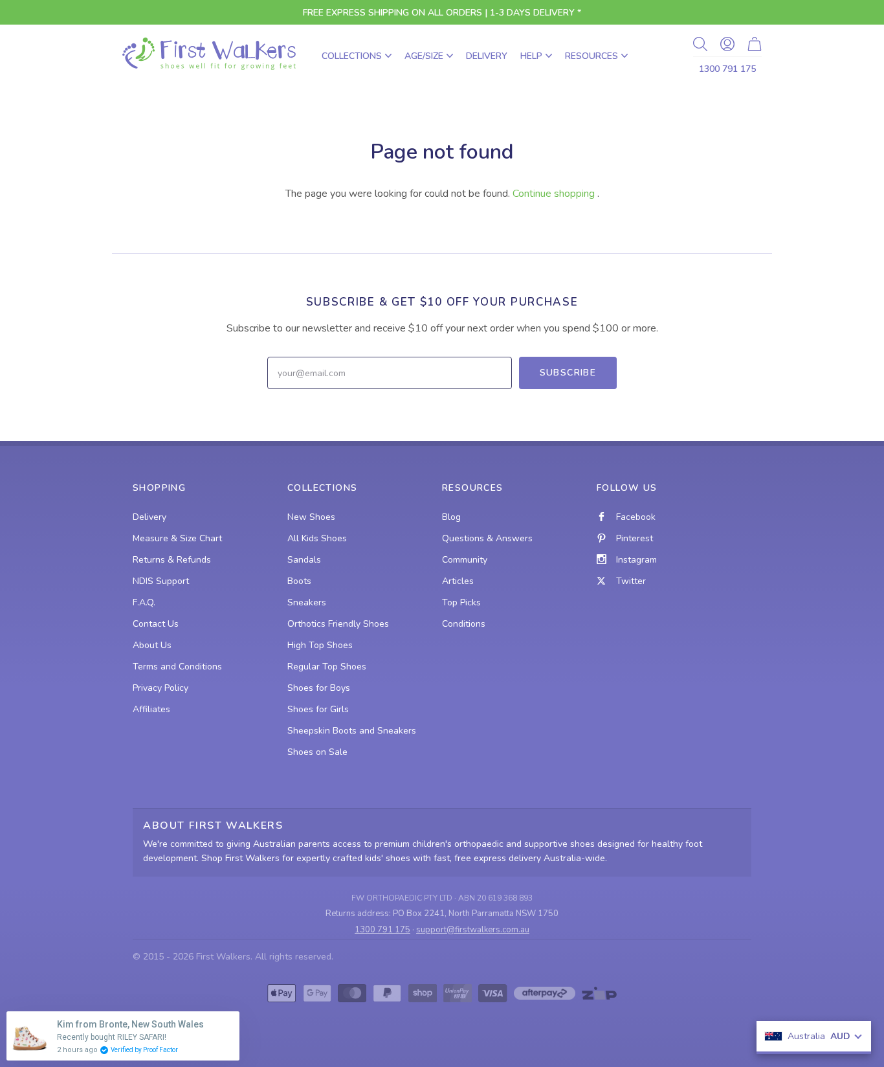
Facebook (636, 517)
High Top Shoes (320, 645)
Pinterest (634, 538)
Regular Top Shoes (326, 666)
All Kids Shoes (317, 538)
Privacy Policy (160, 688)
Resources (591, 56)
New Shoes (311, 517)
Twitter (631, 581)
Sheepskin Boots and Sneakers (351, 730)
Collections (352, 56)
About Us (152, 645)
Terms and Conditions (177, 666)
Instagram (636, 560)
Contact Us (156, 624)
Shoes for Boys (318, 688)
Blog (451, 517)
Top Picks (461, 602)
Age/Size (423, 56)
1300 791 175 (727, 69)
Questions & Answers (487, 538)
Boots (299, 581)
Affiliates (151, 709)
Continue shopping (554, 193)
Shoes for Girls (318, 709)
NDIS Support (161, 581)
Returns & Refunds (172, 560)
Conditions (463, 624)
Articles (458, 581)
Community (464, 560)
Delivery (486, 56)
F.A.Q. (144, 602)
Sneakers (306, 602)
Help (531, 56)
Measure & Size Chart (177, 538)
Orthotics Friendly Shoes (338, 624)
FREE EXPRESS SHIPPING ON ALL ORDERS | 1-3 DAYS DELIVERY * (442, 12)
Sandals (304, 560)
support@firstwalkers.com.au (472, 930)
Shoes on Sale (317, 752)
